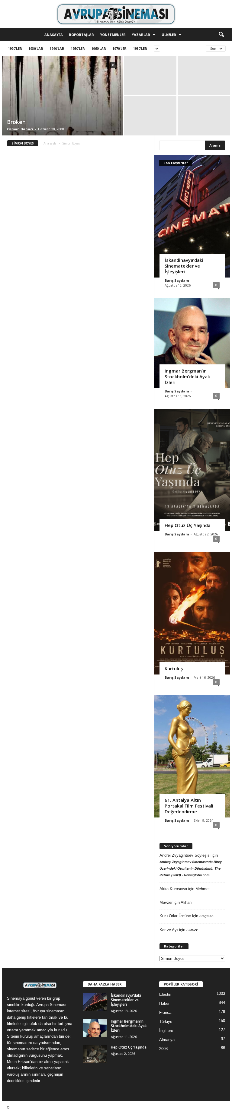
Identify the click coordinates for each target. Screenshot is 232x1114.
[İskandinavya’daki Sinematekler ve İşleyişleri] (192, 216)
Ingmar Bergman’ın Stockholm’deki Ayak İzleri (187, 376)
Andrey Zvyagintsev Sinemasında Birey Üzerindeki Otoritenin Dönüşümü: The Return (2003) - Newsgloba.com (191, 868)
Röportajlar (81, 34)
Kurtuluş (174, 668)
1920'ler (15, 48)
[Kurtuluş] (192, 613)
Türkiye (165, 1021)
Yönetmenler (113, 34)
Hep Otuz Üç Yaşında (188, 525)
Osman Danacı (20, 129)
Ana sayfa (50, 143)
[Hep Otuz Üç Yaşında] (192, 470)
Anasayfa (53, 34)
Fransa (165, 1012)
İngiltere (166, 1030)
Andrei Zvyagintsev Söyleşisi (185, 855)
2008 (163, 1048)
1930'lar (35, 48)
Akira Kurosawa (173, 889)
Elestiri (165, 994)
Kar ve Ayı (169, 930)
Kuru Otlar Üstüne (175, 916)
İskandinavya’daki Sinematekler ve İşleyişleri (184, 266)
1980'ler (140, 48)
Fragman (206, 916)
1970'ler (119, 48)
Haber (164, 1003)
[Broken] (62, 128)
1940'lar (57, 48)
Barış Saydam (177, 280)
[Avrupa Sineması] (116, 14)
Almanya (167, 1039)
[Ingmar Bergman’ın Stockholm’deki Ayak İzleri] (192, 343)
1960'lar (98, 48)
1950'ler (78, 48)
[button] (221, 34)
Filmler (191, 930)
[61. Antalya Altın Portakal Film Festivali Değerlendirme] (192, 756)
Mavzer (166, 902)
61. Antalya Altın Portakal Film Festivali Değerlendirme (189, 805)
